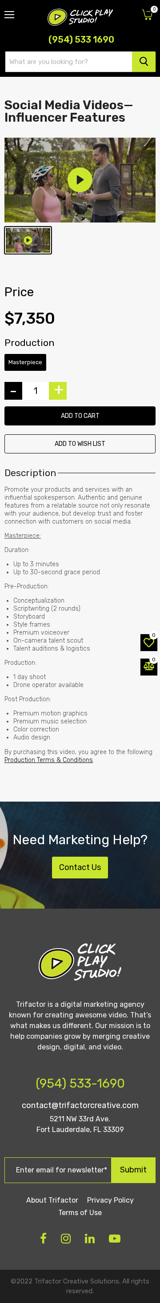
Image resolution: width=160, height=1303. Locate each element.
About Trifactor (52, 1200)
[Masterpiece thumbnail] (28, 240)
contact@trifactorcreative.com (80, 1105)
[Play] (80, 179)
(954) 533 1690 (81, 39)
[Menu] (9, 11)
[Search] (144, 62)
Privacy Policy (110, 1200)
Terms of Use (80, 1212)
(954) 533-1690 (80, 1083)
